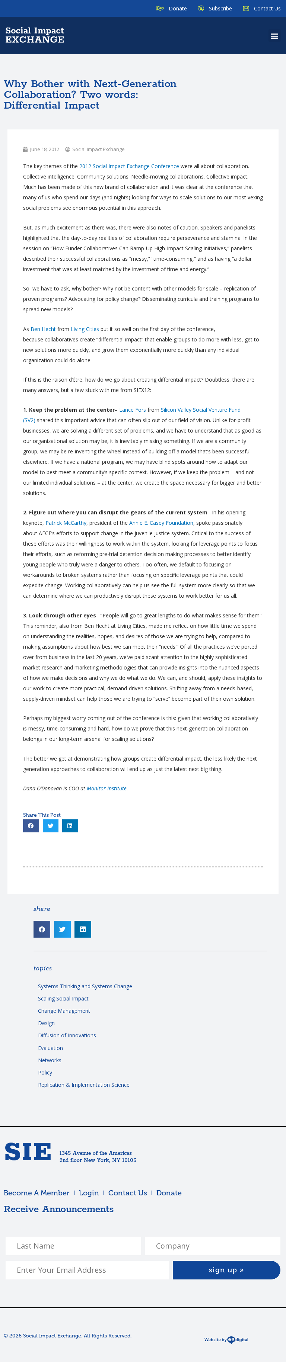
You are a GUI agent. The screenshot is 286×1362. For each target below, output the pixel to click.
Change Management (64, 1010)
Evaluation (50, 1047)
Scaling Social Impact (63, 998)
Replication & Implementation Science (84, 1084)
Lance (132, 409)
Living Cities (85, 329)
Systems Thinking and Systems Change (85, 986)
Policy (45, 1072)
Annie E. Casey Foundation (161, 522)
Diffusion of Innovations (67, 1035)
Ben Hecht (43, 329)
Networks (49, 1060)
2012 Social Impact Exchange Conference (129, 166)
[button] (274, 35)
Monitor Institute (107, 788)
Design (46, 1023)
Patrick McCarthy (65, 522)
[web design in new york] (226, 1342)
